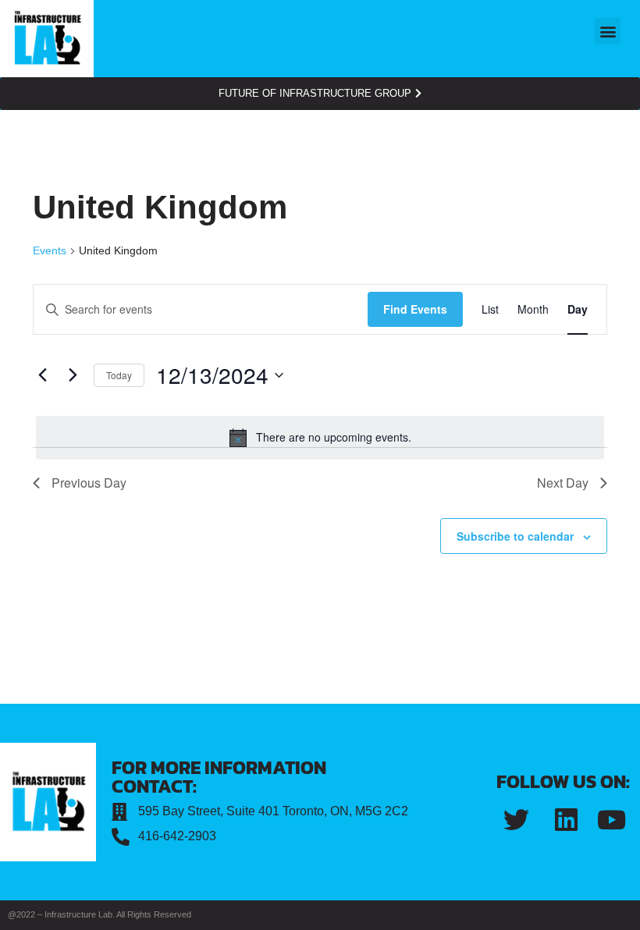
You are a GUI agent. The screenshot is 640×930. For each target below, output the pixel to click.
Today (119, 375)
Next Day (562, 483)
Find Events (415, 309)
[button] (607, 31)
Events (49, 250)
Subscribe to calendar (515, 536)
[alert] (320, 438)
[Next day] (72, 375)
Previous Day (89, 483)
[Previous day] (42, 375)
